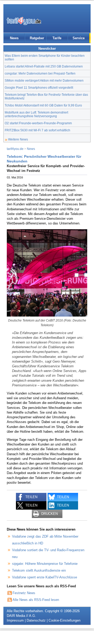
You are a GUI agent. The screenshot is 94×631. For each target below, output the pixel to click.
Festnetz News (24, 593)
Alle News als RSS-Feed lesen (36, 600)
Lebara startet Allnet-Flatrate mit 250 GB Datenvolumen (44, 66)
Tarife (56, 38)
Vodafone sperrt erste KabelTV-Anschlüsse (44, 577)
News (14, 38)
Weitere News (18, 139)
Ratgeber (37, 38)
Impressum (15, 620)
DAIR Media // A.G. (21, 616)
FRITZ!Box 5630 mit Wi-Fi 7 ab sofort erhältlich (37, 130)
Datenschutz (36, 620)
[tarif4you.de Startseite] (24, 21)
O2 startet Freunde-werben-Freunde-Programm (38, 123)
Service (79, 38)
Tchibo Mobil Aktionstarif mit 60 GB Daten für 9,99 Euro (43, 105)
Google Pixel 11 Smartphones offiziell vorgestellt (39, 87)
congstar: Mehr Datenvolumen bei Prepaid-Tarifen (40, 73)
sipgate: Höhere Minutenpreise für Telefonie (45, 564)
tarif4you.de (15, 148)
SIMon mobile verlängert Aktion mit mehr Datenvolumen (44, 80)
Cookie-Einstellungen (64, 620)
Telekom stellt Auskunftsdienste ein (39, 570)
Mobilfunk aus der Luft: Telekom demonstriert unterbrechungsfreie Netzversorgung (36, 114)
